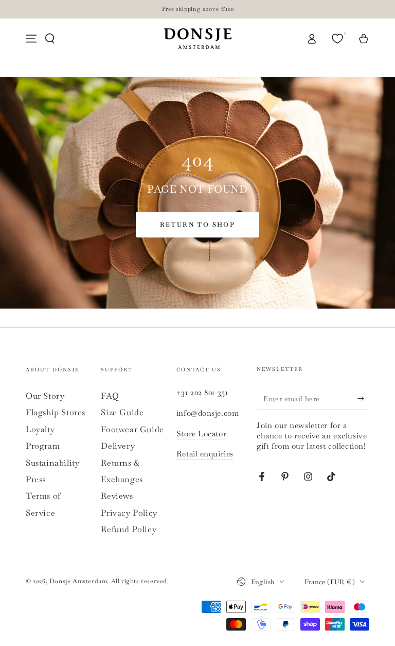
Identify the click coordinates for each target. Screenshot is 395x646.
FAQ (110, 395)
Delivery (118, 445)
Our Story (45, 395)
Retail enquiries (205, 453)
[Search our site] (50, 38)
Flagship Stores (55, 412)
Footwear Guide (132, 429)
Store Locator (201, 433)
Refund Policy (128, 529)
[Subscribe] (363, 398)
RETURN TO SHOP (198, 224)
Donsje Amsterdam (78, 581)
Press (36, 479)
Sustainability (52, 462)
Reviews (117, 495)
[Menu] (31, 38)
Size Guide (122, 412)
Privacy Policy (129, 512)
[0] (338, 38)
